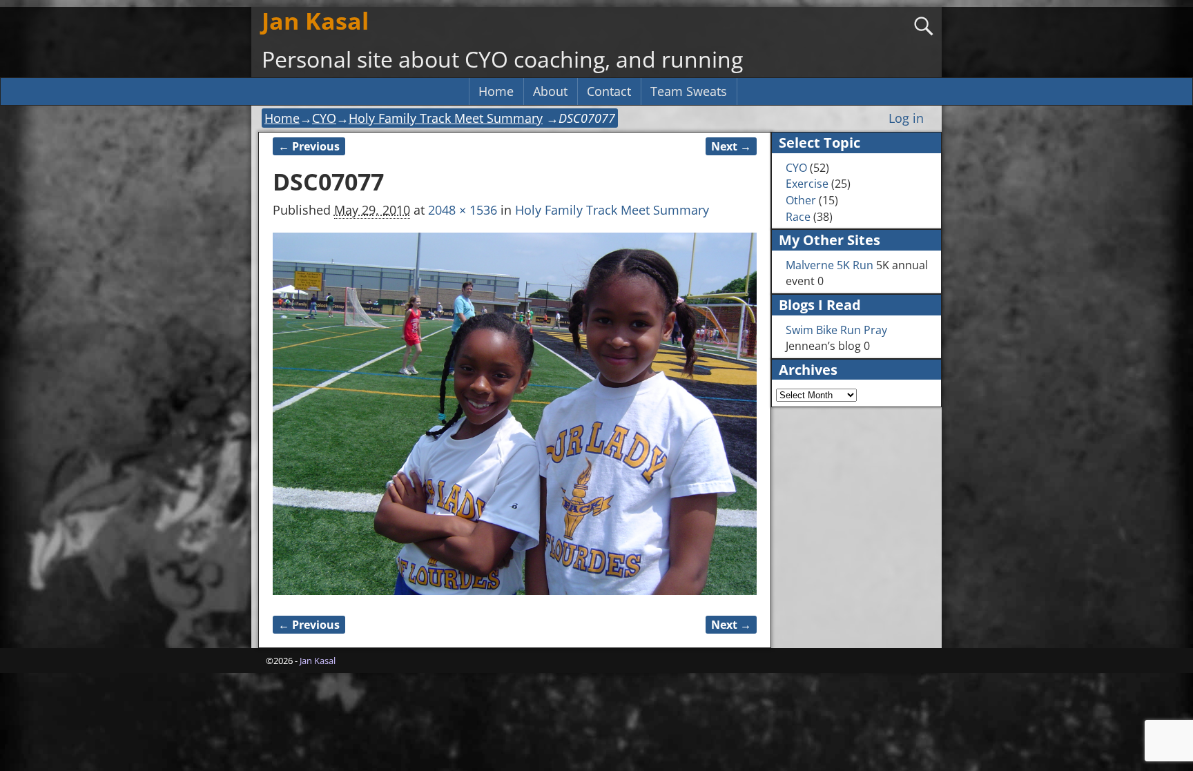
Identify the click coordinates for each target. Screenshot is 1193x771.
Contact (609, 91)
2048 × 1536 (462, 210)
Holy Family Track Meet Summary (446, 118)
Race (798, 216)
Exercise (807, 183)
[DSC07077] (515, 414)
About (550, 91)
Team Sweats (688, 91)
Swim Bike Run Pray (836, 330)
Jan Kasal (315, 21)
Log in (906, 118)
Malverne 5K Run (829, 265)
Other (801, 200)
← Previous (309, 146)
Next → (731, 146)
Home (496, 91)
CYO (324, 118)
